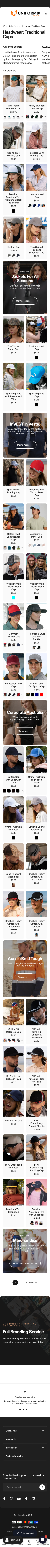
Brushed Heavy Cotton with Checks (36, 924)
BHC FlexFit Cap (13, 1120)
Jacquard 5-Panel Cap (36, 535)
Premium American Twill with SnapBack (36, 1212)
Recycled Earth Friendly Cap (36, 154)
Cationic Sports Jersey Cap (36, 828)
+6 (22, 117)
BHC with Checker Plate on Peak (36, 1079)
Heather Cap (13, 247)
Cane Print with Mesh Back (14, 875)
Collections (13, 26)
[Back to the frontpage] (4, 26)
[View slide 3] (26, 1409)
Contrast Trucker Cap (13, 635)
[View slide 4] (30, 1409)
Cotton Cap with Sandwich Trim (13, 780)
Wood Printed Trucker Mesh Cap (13, 586)
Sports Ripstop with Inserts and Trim (13, 396)
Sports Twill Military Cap (13, 154)
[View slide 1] (20, 1409)
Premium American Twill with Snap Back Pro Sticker (13, 198)
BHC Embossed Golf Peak (13, 1166)
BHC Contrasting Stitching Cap (36, 1167)
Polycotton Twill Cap (13, 685)
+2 (22, 548)
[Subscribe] (42, 1487)
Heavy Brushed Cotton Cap (36, 107)
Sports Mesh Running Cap (13, 491)
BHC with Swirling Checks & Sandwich (36, 1033)
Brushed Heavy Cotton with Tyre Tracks (36, 877)
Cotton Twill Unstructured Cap (14, 537)
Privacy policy (12, 1531)
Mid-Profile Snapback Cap (13, 107)
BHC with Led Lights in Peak (13, 1077)
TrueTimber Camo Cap (13, 348)
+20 (22, 791)
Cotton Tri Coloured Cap (13, 1030)
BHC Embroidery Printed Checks (36, 1123)
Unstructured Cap (37, 195)
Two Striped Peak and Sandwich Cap (36, 250)
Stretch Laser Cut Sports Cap (36, 685)
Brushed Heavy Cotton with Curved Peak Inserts (13, 925)
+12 (45, 117)
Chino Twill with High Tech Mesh (36, 780)
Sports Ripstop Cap (36, 395)
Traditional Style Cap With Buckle (36, 636)
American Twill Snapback (13, 1210)
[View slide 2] (23, 1409)
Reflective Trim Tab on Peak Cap (36, 492)
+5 (22, 645)
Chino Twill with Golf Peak (13, 828)
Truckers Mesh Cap (36, 348)
